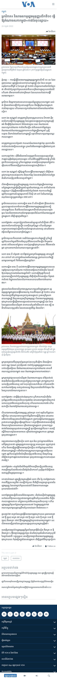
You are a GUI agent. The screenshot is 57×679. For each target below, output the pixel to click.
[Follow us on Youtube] (16, 614)
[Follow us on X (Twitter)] (10, 614)
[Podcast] (40, 614)
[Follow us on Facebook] (4, 614)
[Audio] (37, 675)
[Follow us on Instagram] (22, 614)
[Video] (25, 675)
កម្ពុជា (4, 11)
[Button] (50, 31)
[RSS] (34, 614)
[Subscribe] (46, 614)
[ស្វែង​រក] (49, 675)
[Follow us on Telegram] (28, 614)
